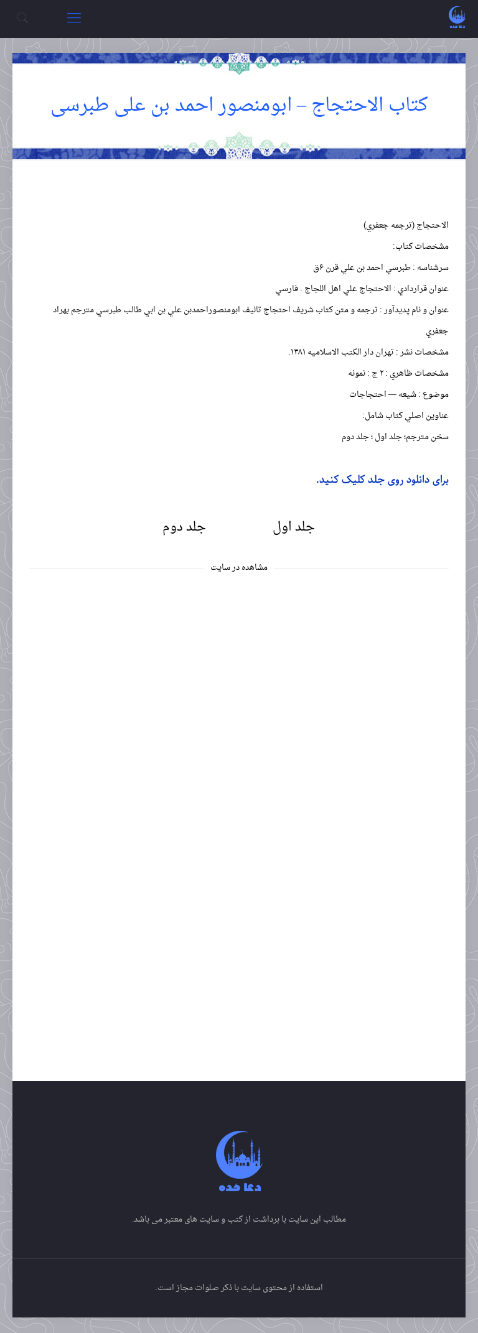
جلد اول (294, 527)
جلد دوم (184, 527)
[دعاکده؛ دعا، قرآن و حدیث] (457, 18)
